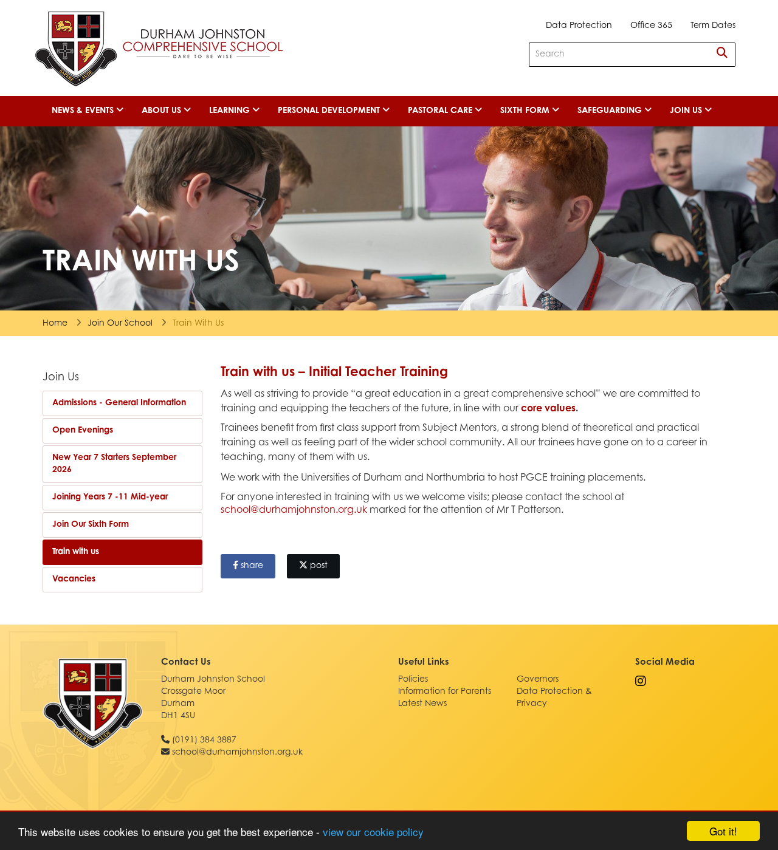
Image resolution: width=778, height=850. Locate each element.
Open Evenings (82, 431)
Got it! (723, 830)
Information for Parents (444, 692)
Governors (538, 680)
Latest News (422, 704)
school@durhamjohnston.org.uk (294, 510)
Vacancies (73, 579)
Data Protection (579, 26)
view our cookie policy (373, 831)
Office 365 (651, 26)
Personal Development (330, 111)
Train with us (75, 552)
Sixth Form (526, 111)
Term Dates (712, 26)
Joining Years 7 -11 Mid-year (110, 497)
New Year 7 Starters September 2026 (114, 464)
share (250, 566)
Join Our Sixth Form (90, 525)
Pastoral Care (441, 111)
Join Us (687, 111)
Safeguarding (610, 111)
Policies (413, 680)
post (318, 566)
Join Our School (120, 324)
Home (55, 324)
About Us (163, 111)
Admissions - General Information (119, 403)
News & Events (84, 111)
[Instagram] (640, 682)
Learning (230, 111)
